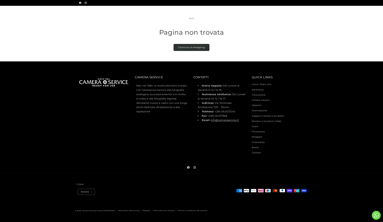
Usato (255, 126)
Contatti (256, 152)
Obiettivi (257, 105)
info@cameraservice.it (225, 120)
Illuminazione (259, 110)
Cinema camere (261, 100)
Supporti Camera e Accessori (268, 116)
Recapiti (146, 210)
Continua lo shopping (191, 47)
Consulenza (258, 142)
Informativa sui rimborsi (164, 210)
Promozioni (258, 131)
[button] (10, 12)
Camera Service (89, 211)
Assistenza (258, 89)
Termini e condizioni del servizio (192, 210)
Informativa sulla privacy (129, 210)
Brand (255, 147)
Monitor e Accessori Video (266, 121)
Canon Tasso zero (262, 84)
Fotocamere (259, 95)
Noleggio (257, 137)
